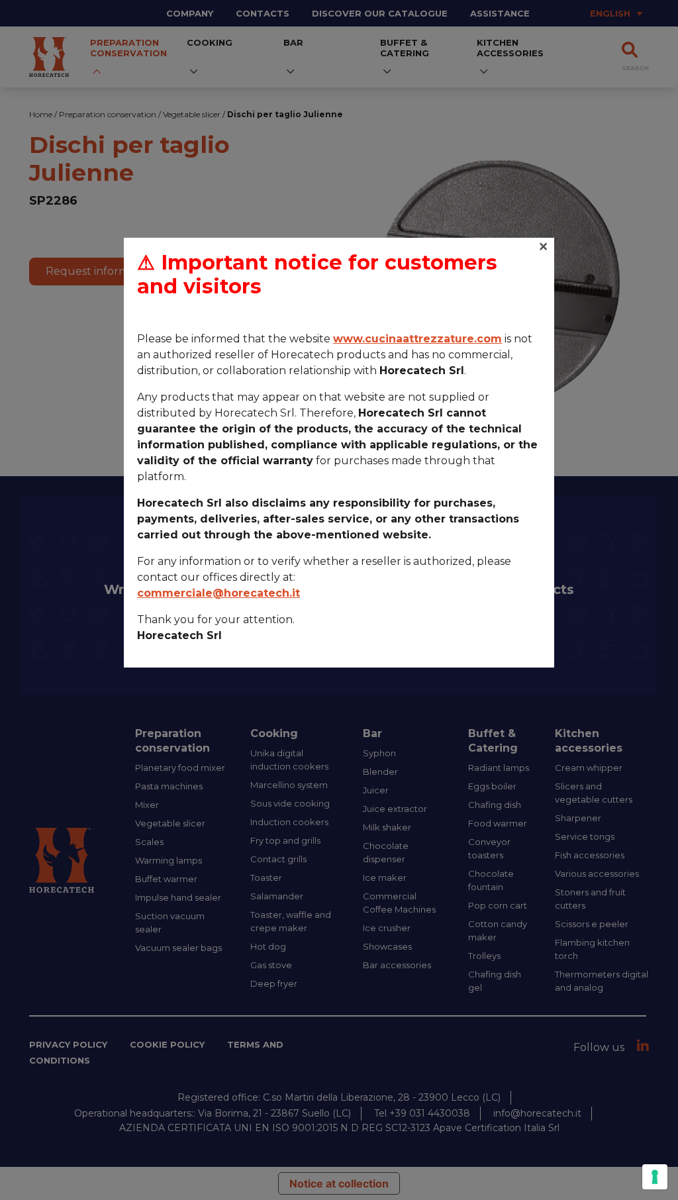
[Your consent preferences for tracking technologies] (654, 1176)
